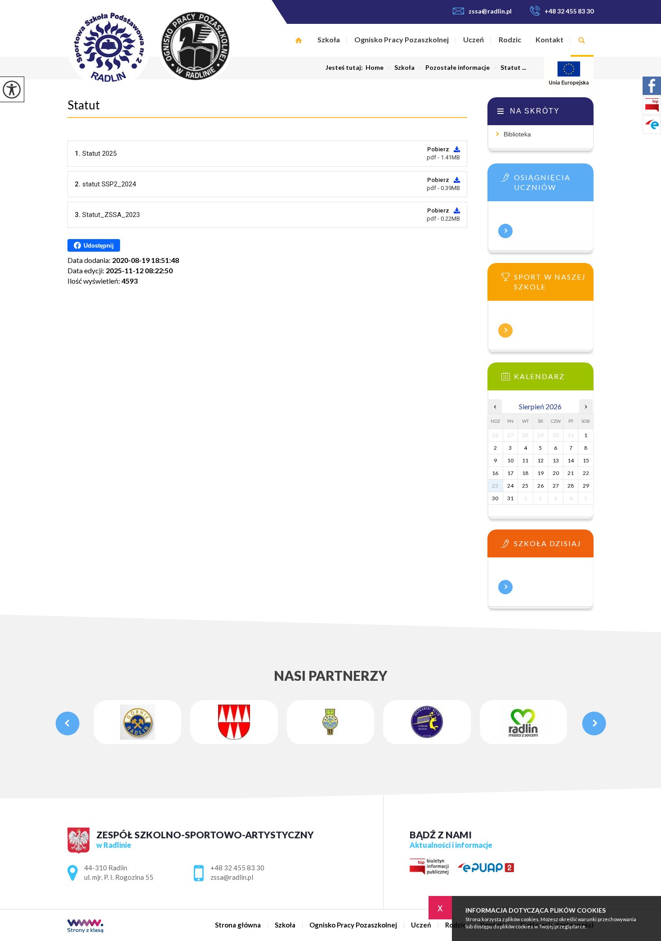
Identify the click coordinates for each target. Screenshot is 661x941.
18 (525, 473)
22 (586, 473)
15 (586, 460)
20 (556, 473)
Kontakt (549, 39)
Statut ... (509, 67)
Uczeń (473, 39)
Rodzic (510, 39)
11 (525, 460)
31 (510, 498)
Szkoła (328, 39)
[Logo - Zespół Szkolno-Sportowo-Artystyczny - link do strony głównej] (169, 46)
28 (570, 485)
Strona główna (298, 40)
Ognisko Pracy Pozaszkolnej (401, 39)
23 (495, 485)
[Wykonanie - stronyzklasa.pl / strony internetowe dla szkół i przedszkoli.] (85, 926)
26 (540, 485)
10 (510, 460)
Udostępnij (99, 245)
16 (495, 473)
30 (495, 498)
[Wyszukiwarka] (582, 40)
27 (556, 485)
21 (570, 473)
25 (525, 485)
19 (540, 473)
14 (570, 460)
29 (586, 485)
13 (556, 460)
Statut (83, 105)
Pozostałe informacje (454, 67)
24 (510, 485)
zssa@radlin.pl (490, 11)
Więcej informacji (505, 231)
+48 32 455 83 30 (569, 11)
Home (375, 67)
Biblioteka (517, 134)
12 (540, 460)
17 (510, 473)
